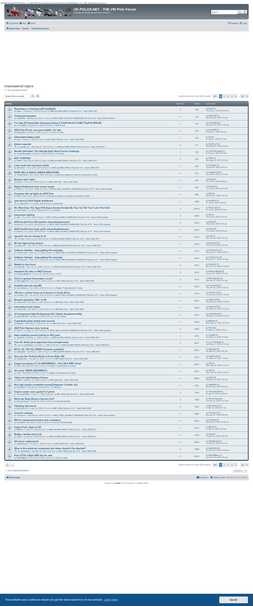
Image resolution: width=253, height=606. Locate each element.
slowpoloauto (22, 444)
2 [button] (224, 96)
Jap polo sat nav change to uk (30, 236)
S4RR (19, 161)
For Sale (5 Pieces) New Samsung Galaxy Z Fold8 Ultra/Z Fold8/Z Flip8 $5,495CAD (57, 123)
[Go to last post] (215, 108)
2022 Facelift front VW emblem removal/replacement (42, 222)
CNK (19, 366)
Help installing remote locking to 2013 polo (37, 335)
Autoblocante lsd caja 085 (27, 285)
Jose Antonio (22, 288)
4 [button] (232, 96)
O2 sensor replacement (26, 441)
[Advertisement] (107, 57)
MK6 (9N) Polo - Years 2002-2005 (63, 182)
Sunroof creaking (23, 413)
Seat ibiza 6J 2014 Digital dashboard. (34, 200)
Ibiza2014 (24, 203)
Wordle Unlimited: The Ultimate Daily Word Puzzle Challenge (46, 151)
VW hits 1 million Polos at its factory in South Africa (42, 292)
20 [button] (242, 96)
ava (18, 139)
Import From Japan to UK (27, 427)
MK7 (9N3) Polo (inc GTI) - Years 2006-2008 (65, 139)
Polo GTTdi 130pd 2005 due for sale (33, 455)
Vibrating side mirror (25, 406)
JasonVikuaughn (24, 154)
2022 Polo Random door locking (31, 328)
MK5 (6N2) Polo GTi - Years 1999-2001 (71, 359)
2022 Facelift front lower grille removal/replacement (41, 229)
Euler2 (19, 182)
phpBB (117, 483)
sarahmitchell (22, 316)
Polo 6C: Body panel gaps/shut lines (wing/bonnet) (41, 342)
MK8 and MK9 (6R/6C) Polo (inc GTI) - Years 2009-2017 (73, 111)
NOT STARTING (22, 158)
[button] (215, 96)
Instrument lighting (24, 215)
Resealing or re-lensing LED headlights (35, 108)
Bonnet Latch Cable (24, 179)
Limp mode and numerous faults (31, 165)
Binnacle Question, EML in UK (30, 300)
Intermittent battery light (27, 137)
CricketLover (22, 253)
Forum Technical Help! (62, 422)
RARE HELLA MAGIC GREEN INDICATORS (36, 172)
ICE (59, 274)
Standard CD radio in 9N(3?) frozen (32, 271)
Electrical (57, 387)
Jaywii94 (20, 337)
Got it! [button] (233, 599)
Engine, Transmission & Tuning (69, 288)
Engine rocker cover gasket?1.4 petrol (34, 391)
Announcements (63, 401)
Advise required (22, 144)
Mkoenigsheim (23, 281)
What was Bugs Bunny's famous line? (34, 399)
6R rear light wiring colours (28, 243)
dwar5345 (21, 118)
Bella (19, 196)
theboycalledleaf (23, 274)
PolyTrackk (21, 210)
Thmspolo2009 (23, 394)
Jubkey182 (21, 302)
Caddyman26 (22, 175)
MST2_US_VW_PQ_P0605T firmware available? (39, 349)
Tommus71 (21, 415)
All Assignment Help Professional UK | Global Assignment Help (48, 314)
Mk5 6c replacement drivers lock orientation (37, 420)
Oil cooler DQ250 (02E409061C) (30, 370)
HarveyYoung (22, 401)
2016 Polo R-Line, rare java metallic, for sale (37, 130)
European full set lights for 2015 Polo (34, 193)
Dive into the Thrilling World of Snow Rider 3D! (39, 356)
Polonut (20, 189)
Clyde (19, 437)
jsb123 (19, 224)
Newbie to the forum (25, 264)
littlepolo (20, 323)
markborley (25, 451)
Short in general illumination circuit (33, 278)
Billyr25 (20, 429)
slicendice (21, 168)
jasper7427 (21, 246)
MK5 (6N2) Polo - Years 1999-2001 (69, 444)
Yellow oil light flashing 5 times (31, 377)
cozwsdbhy (21, 125)
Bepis (19, 111)
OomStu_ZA (22, 295)
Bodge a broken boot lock (28, 434)
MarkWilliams (22, 458)
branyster (21, 267)
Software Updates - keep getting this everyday (38, 250)
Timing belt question (25, 116)
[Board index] (39, 12)
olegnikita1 (21, 387)
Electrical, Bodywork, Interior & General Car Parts (77, 175)
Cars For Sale (58, 132)
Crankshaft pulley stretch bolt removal (34, 321)
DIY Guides (61, 316)
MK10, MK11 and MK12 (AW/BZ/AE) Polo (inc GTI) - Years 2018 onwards (83, 118)
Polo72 (19, 330)
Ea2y (22, 239)
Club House (60, 125)
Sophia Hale (22, 359)
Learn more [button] (111, 599)
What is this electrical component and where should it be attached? (50, 448)
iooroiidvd (21, 422)
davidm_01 (24, 147)
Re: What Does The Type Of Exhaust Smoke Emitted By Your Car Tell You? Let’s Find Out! (62, 208)
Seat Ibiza (59, 203)
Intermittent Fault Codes (27, 307)
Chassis (60, 154)
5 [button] (235, 96)
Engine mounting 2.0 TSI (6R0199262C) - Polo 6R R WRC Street (47, 363)
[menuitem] (22, 23)
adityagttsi (21, 352)
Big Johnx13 (22, 408)
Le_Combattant (26, 345)
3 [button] (228, 96)
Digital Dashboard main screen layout (34, 186)
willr (18, 217)
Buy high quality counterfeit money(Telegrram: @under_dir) (46, 384)
